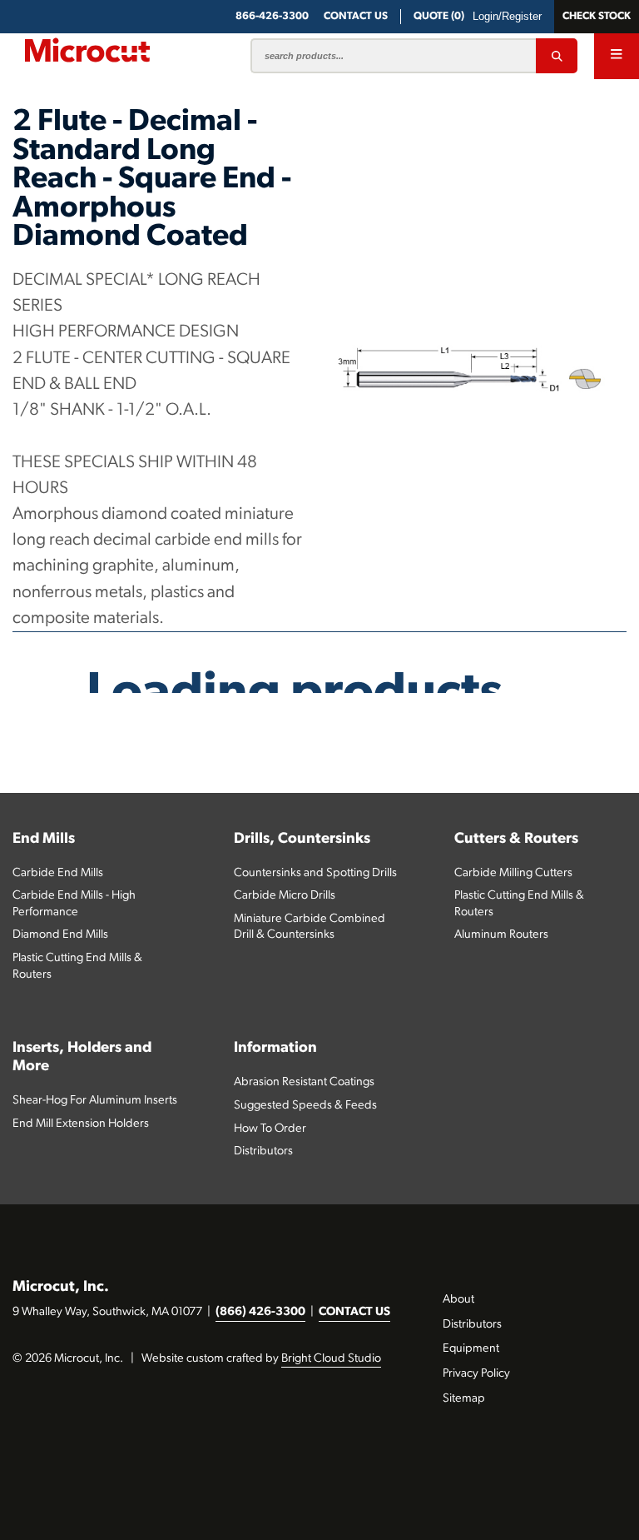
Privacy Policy (476, 1374)
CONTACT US (354, 1312)
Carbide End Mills (57, 873)
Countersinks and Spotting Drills (315, 873)
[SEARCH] (556, 55)
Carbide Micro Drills (284, 896)
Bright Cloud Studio (331, 1359)
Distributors (263, 1151)
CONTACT (356, 16)
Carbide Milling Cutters (513, 873)
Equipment (471, 1349)
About (458, 1299)
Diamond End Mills (60, 935)
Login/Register (507, 16)
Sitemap (464, 1399)
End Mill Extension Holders (80, 1124)
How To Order (270, 1129)
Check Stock (596, 16)
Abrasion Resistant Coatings (304, 1082)
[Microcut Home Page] (87, 49)
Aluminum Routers (501, 935)
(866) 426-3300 (260, 1312)
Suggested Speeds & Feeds (305, 1105)
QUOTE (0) (439, 16)
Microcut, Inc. (60, 1287)
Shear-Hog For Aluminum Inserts (94, 1100)
